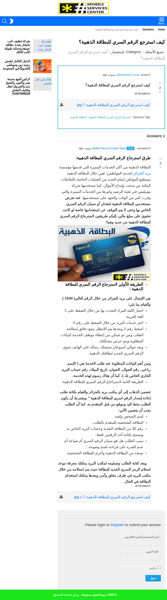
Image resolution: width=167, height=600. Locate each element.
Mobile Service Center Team (109, 148)
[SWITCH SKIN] (11, 21)
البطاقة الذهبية (78, 117)
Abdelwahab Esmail (128, 74)
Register (117, 525)
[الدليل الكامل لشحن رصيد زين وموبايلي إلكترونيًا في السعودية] (42, 66)
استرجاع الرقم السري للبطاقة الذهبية (110, 117)
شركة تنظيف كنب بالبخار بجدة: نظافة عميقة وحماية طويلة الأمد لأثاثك (17, 46)
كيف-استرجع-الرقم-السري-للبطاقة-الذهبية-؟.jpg (113, 105)
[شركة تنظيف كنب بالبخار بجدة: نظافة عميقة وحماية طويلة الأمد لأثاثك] (42, 46)
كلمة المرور (152, 551)
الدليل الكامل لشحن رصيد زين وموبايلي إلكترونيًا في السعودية (16, 64)
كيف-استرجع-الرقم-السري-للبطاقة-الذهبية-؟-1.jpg (112, 497)
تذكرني (153, 568)
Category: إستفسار (126, 52)
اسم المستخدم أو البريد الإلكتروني (141, 536)
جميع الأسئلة (154, 52)
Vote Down (160, 93)
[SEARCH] (4, 21)
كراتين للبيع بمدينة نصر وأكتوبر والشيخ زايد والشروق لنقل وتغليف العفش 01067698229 (18, 86)
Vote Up (160, 82)
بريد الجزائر (142, 173)
